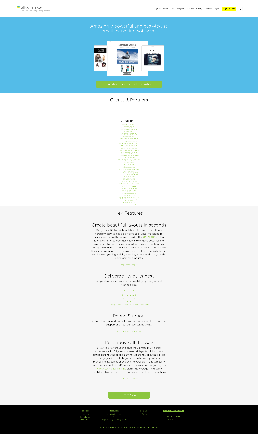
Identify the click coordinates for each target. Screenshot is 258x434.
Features (190, 9)
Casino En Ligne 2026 (129, 190)
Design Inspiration (160, 9)
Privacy (143, 427)
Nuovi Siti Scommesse (129, 193)
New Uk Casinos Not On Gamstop (129, 159)
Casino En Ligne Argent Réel (129, 174)
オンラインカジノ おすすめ (129, 186)
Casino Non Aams (129, 162)
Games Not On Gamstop (129, 140)
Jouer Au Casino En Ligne (129, 204)
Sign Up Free (229, 9)
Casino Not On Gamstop (129, 128)
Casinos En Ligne (129, 164)
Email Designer (177, 9)
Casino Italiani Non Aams (129, 185)
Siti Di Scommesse (129, 178)
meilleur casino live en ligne (110, 369)
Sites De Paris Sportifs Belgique (129, 169)
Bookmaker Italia (129, 171)
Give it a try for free (173, 411)
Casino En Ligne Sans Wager (129, 198)
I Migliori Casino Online (129, 166)
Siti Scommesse (129, 126)
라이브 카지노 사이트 (129, 179)
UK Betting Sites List (129, 157)
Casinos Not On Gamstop (129, 141)
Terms (155, 427)
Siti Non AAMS (129, 200)
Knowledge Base (114, 414)
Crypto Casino (129, 192)
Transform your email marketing (129, 84)
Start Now (129, 395)
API (114, 417)
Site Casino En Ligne (129, 202)
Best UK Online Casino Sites (129, 147)
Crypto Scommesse (129, 176)
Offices (143, 414)
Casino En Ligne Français (129, 181)
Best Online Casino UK (129, 133)
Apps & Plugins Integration (114, 420)
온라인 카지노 (150, 237)
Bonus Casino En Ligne (129, 195)
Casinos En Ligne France (129, 188)
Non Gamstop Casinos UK (129, 129)
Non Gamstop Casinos (129, 124)
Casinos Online (129, 131)
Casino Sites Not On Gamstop (129, 150)
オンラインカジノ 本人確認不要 (129, 173)
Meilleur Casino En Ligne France (129, 183)
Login (216, 9)
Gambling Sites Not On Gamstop (129, 143)
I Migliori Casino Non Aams (129, 145)
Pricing (199, 9)
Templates (85, 417)
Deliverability (85, 420)
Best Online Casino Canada (129, 138)
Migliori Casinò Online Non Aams (129, 197)
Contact (208, 9)
